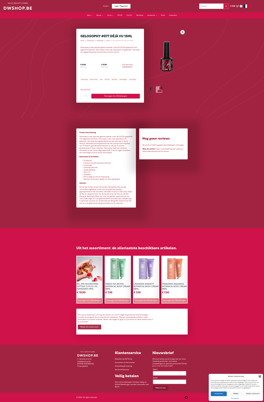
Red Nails (114, 79)
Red (101, 79)
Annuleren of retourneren (125, 362)
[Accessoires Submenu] (157, 15)
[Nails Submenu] (92, 15)
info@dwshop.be (83, 361)
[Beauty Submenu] (103, 15)
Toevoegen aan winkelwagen (115, 96)
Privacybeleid (235, 398)
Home (109, 15)
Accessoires (151, 15)
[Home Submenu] (113, 15)
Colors (108, 40)
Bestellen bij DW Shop (123, 359)
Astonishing (84, 79)
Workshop (139, 15)
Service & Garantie (122, 370)
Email (156, 378)
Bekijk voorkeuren (253, 393)
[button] (260, 376)
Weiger (235, 393)
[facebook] (186, 397)
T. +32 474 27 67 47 (84, 359)
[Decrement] (82, 96)
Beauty (98, 15)
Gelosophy (100, 40)
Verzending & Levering (123, 366)
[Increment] (87, 96)
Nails (88, 15)
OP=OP (119, 15)
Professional (90, 40)
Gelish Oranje (94, 79)
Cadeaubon (173, 15)
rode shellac (132, 79)
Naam (156, 369)
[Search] (226, 6)
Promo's (129, 15)
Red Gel (107, 79)
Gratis (163, 15)
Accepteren (219, 393)
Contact (105, 6)
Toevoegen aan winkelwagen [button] (89, 300)
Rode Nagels (123, 79)
